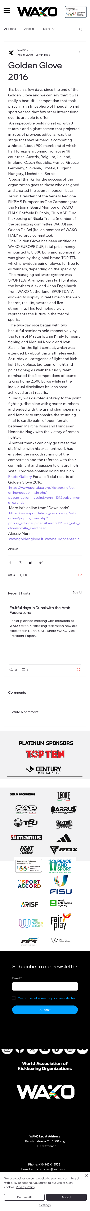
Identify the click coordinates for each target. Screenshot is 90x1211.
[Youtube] (45, 1049)
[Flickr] (83, 1049)
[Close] (84, 1178)
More (46, 29)
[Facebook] (20, 1049)
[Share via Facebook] (10, 562)
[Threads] (70, 1049)
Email (17, 978)
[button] (80, 29)
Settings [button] (45, 1205)
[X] (32, 1049)
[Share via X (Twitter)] (20, 562)
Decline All (24, 1197)
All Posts (10, 29)
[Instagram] (7, 1049)
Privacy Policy (25, 1187)
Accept (66, 1197)
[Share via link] (41, 562)
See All (77, 592)
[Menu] (6, 10)
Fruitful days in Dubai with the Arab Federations (39, 610)
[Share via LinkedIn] (31, 562)
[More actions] (79, 52)
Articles (29, 29)
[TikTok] (57, 1049)
